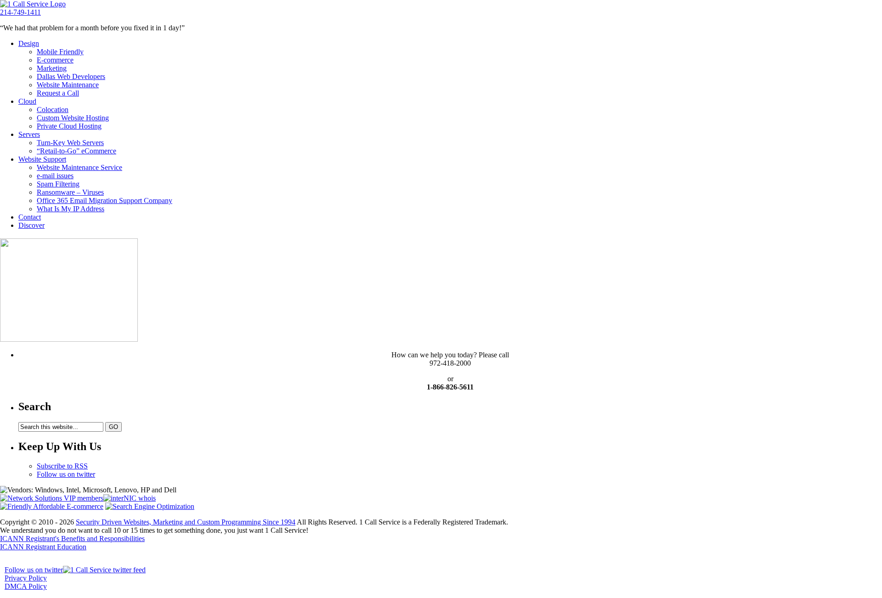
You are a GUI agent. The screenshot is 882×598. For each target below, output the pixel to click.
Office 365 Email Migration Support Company (104, 200)
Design (28, 43)
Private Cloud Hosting (69, 126)
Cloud (27, 101)
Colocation (52, 109)
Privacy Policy (26, 578)
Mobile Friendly (60, 52)
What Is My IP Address (70, 209)
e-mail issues (55, 176)
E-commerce (55, 60)
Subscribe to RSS (62, 466)
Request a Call (58, 93)
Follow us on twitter (66, 474)
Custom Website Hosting (73, 118)
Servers (29, 134)
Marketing (52, 68)
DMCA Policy (26, 586)
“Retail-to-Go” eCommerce (76, 151)
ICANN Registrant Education (43, 547)
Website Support (42, 159)
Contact (29, 217)
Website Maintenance (68, 85)
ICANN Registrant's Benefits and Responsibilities (72, 538)
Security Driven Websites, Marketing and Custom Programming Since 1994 (185, 522)
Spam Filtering (58, 184)
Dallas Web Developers (71, 76)
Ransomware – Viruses (70, 192)
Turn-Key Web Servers (70, 143)
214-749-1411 (20, 12)
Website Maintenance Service (79, 167)
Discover (31, 225)
